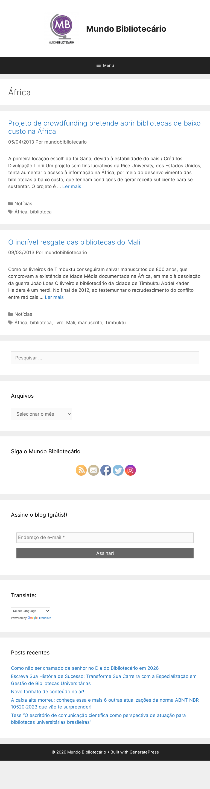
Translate (45, 618)
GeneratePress (144, 752)
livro (58, 322)
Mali (70, 322)
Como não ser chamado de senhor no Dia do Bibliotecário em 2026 (85, 668)
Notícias (23, 203)
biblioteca (41, 212)
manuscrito (90, 322)
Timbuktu (115, 322)
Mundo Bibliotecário (126, 29)
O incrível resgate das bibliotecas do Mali (74, 242)
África (20, 212)
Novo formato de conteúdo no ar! (47, 691)
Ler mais (71, 186)
